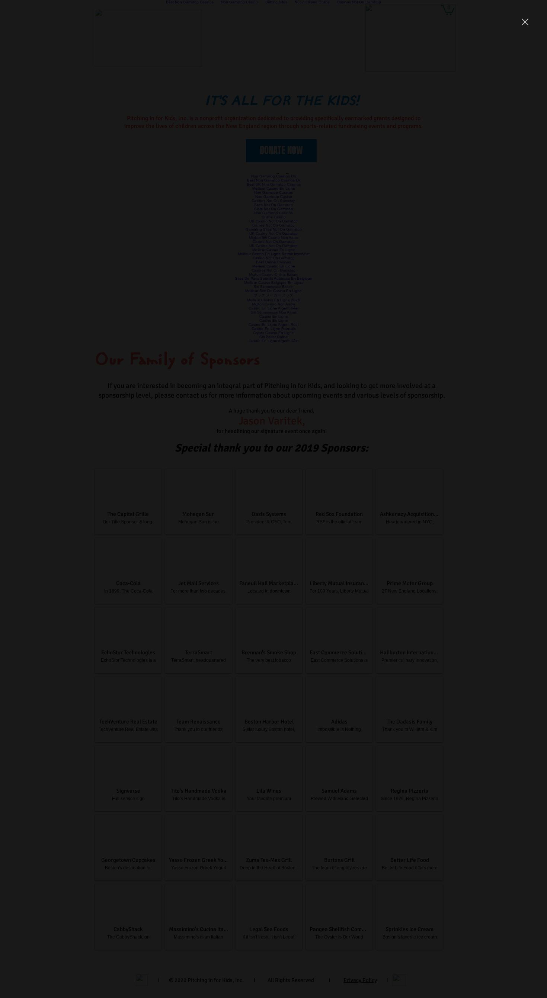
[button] (525, 22)
